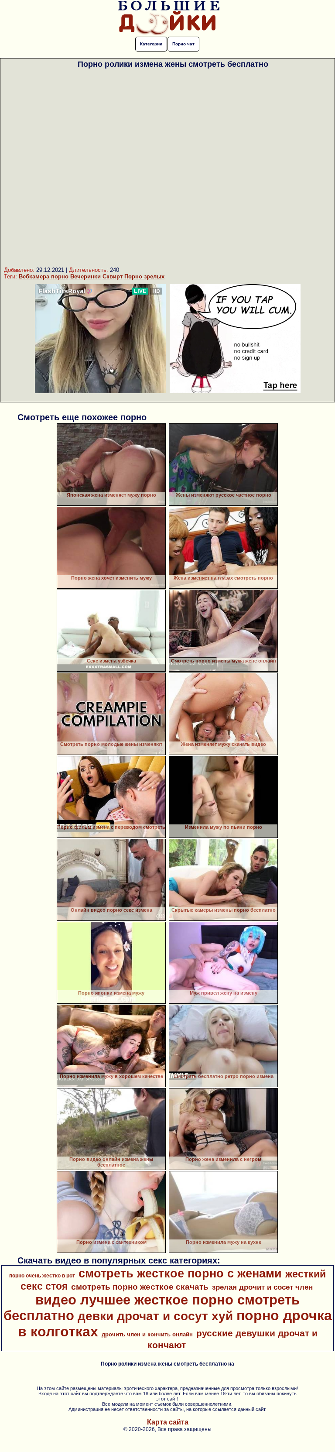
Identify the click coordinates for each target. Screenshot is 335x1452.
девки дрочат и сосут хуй (155, 1316)
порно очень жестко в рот (42, 1276)
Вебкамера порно (43, 276)
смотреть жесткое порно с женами (180, 1273)
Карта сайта (167, 1422)
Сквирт (113, 276)
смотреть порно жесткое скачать (140, 1286)
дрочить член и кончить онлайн (147, 1334)
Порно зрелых (144, 276)
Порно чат (183, 43)
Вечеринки (85, 276)
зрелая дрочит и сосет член (262, 1287)
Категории (151, 43)
